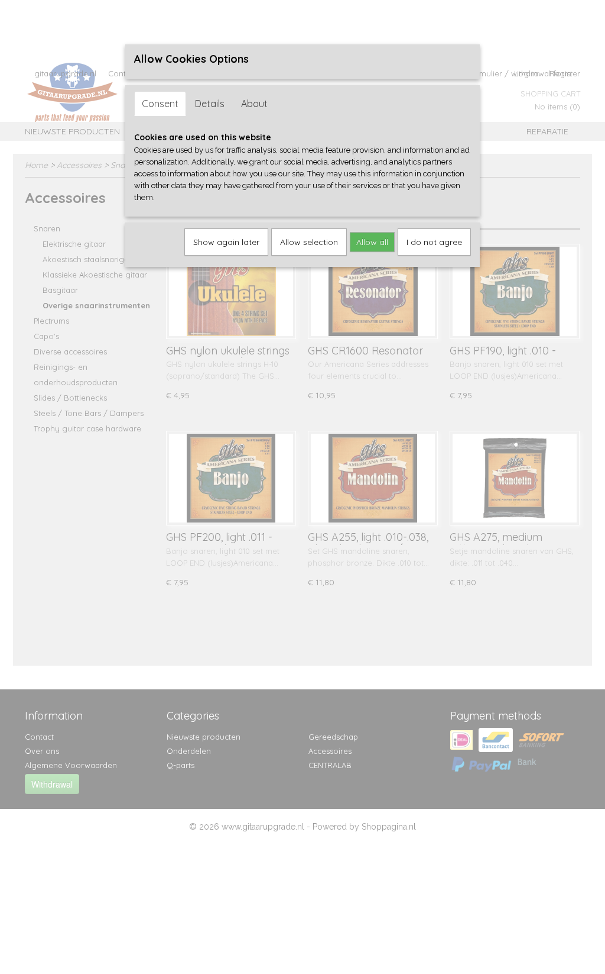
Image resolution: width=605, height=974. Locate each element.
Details (210, 103)
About (254, 103)
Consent (160, 103)
